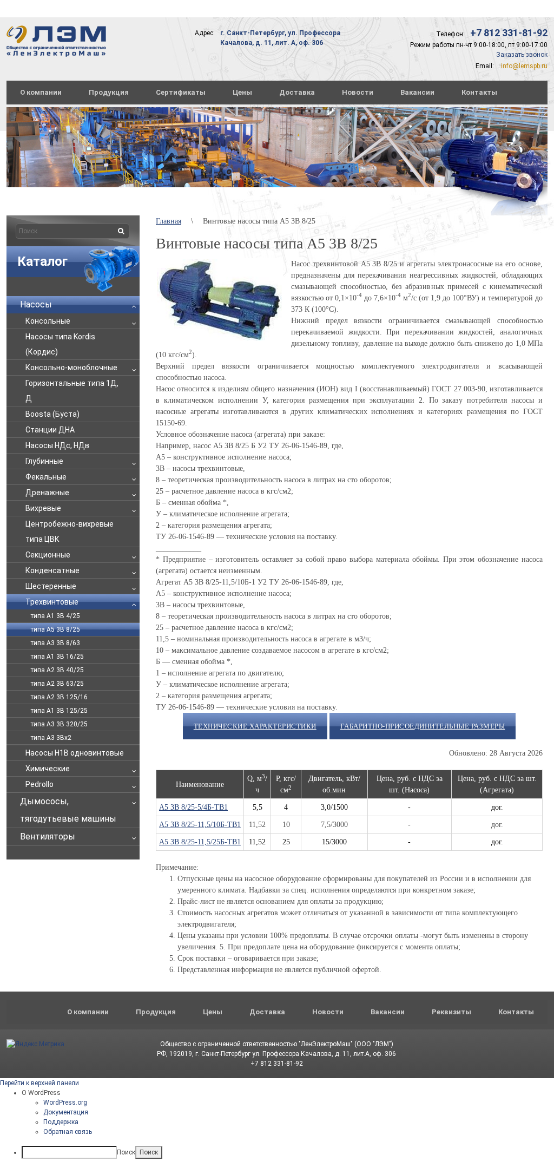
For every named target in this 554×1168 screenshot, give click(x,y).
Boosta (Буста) (52, 414)
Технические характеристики (255, 726)
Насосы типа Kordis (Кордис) (60, 344)
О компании (41, 92)
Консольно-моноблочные (71, 367)
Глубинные (44, 461)
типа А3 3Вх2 (51, 738)
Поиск (126, 1152)
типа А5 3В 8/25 (55, 629)
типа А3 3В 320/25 (59, 724)
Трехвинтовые (51, 602)
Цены (242, 92)
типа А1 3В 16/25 (57, 656)
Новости (357, 92)
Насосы (36, 304)
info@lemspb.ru (524, 66)
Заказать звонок (522, 54)
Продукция (109, 92)
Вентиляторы (47, 836)
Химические (47, 768)
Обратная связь (67, 1132)
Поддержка (60, 1122)
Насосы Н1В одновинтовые (74, 753)
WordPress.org (65, 1102)
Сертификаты (181, 92)
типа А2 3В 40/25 (57, 670)
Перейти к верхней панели (39, 1083)
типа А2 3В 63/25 (57, 683)
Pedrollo (39, 784)
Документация (65, 1112)
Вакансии (417, 92)
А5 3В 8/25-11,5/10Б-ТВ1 (200, 825)
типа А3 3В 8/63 (55, 643)
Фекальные (46, 477)
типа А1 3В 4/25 (55, 616)
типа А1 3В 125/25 (59, 710)
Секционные (47, 554)
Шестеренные (50, 586)
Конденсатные (52, 570)
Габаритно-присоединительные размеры (422, 726)
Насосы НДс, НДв (57, 445)
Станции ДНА (50, 429)
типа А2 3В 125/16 (59, 697)
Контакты (479, 92)
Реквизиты (451, 1012)
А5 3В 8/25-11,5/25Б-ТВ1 (200, 842)
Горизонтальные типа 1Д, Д (71, 391)
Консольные (47, 321)
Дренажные (47, 492)
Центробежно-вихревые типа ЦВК (69, 531)
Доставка (297, 92)
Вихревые (43, 508)
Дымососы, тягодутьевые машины (68, 810)
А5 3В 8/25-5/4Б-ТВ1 (193, 807)
